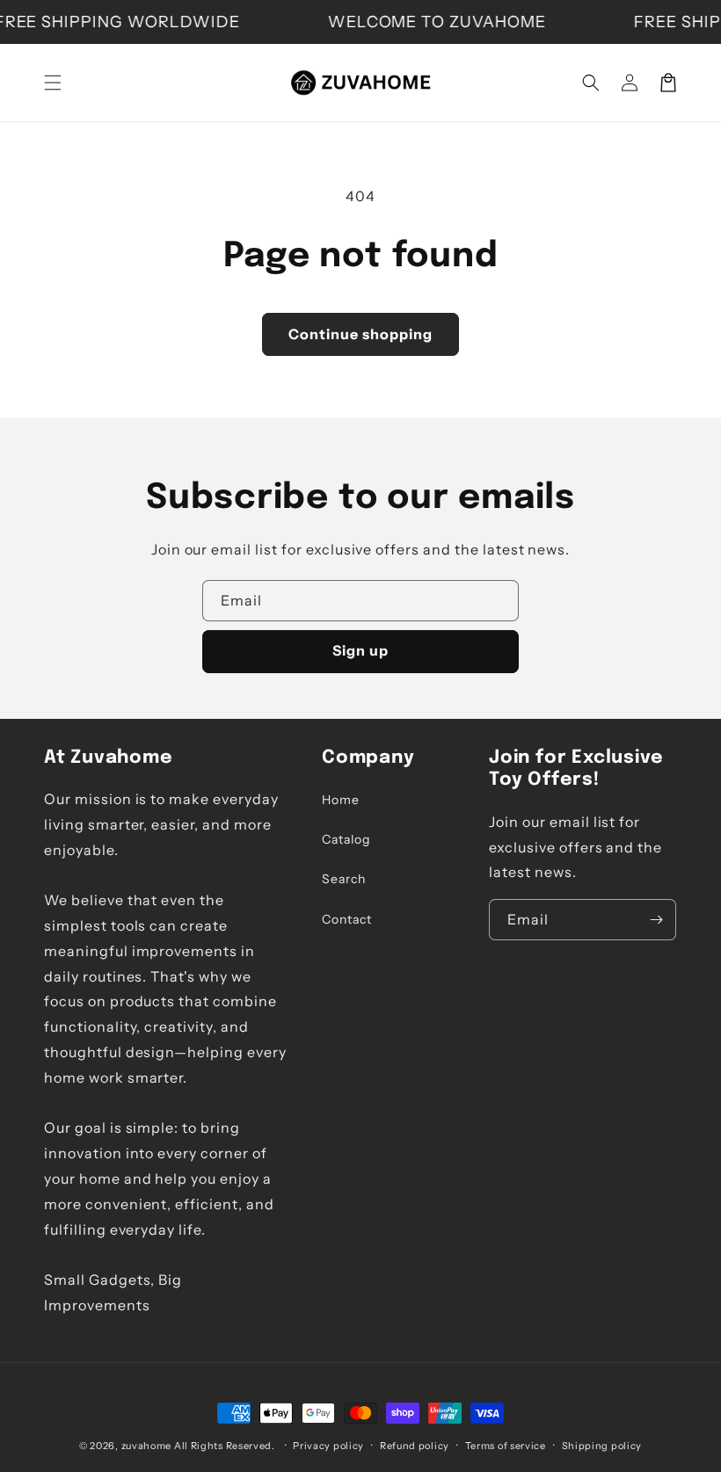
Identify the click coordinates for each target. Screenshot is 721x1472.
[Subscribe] (656, 919)
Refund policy (414, 1445)
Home (341, 800)
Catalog (346, 839)
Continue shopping (360, 334)
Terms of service (505, 1445)
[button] (52, 82)
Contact (347, 919)
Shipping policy (602, 1445)
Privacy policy (328, 1445)
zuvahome (146, 1445)
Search (344, 879)
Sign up (360, 650)
